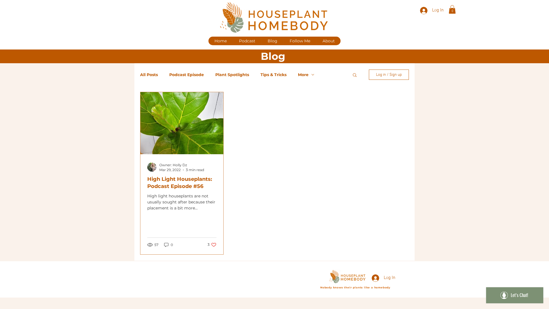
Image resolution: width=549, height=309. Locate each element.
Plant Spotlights (232, 74)
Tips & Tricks (273, 74)
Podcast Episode (186, 74)
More (303, 74)
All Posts (149, 74)
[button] (452, 9)
